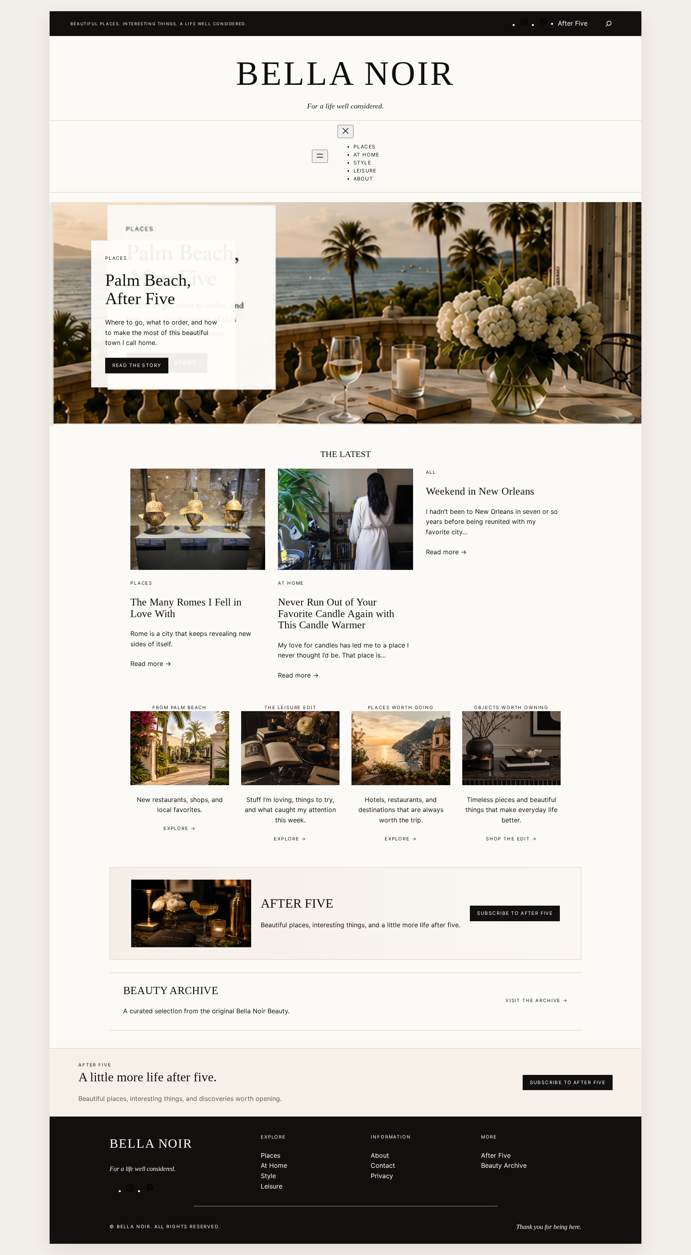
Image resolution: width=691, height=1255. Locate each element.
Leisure (271, 1186)
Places (141, 583)
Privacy (382, 1176)
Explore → (180, 828)
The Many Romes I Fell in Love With (186, 607)
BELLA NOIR (345, 73)
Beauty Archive (504, 1165)
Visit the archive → (536, 1000)
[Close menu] (345, 131)
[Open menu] (320, 156)
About (380, 1155)
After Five (496, 1155)
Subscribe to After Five (515, 913)
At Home (291, 583)
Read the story (137, 365)
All (431, 472)
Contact (383, 1165)
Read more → (150, 664)
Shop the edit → (511, 839)
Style (268, 1176)
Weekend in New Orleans (480, 491)
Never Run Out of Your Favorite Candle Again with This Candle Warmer (336, 613)
